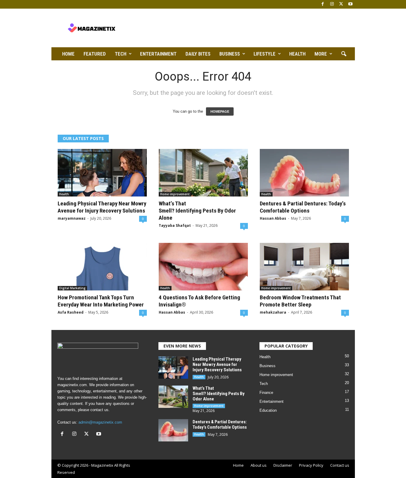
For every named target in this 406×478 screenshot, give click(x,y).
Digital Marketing (72, 288)
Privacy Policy (311, 465)
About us (259, 465)
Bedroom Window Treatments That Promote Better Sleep (300, 301)
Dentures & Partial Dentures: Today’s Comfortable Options (303, 207)
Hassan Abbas (273, 218)
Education (268, 410)
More (320, 54)
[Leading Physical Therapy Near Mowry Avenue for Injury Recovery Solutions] (102, 172)
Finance (266, 392)
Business (229, 54)
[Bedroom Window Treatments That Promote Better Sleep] (304, 266)
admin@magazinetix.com (100, 422)
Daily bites (197, 54)
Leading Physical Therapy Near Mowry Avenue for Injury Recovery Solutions (102, 207)
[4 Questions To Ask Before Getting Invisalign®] (203, 266)
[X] (341, 4)
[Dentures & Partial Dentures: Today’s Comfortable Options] (304, 172)
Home (68, 54)
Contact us (339, 465)
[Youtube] (350, 4)
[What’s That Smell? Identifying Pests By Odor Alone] (203, 172)
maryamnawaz (72, 218)
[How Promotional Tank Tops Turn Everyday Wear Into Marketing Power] (102, 266)
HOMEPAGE (219, 111)
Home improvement (175, 194)
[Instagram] (332, 4)
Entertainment (158, 54)
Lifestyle (265, 54)
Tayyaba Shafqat (175, 225)
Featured (95, 54)
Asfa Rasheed (71, 312)
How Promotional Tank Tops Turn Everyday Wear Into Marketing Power (101, 301)
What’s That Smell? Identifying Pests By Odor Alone (197, 210)
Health (297, 54)
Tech (120, 54)
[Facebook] (322, 4)
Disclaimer (282, 465)
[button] (343, 54)
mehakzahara (273, 312)
